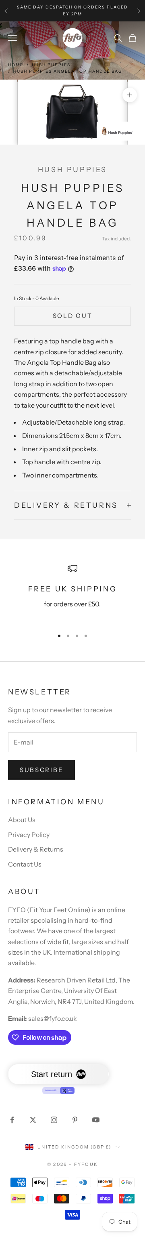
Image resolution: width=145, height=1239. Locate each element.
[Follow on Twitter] (33, 1120)
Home (15, 64)
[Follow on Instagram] (54, 1120)
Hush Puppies (51, 64)
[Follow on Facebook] (12, 1120)
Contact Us (24, 864)
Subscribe (41, 770)
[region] (72, 593)
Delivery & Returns (35, 849)
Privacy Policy (29, 835)
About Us (21, 820)
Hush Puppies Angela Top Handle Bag (67, 71)
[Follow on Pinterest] (75, 1120)
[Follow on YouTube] (96, 1120)
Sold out (73, 316)
